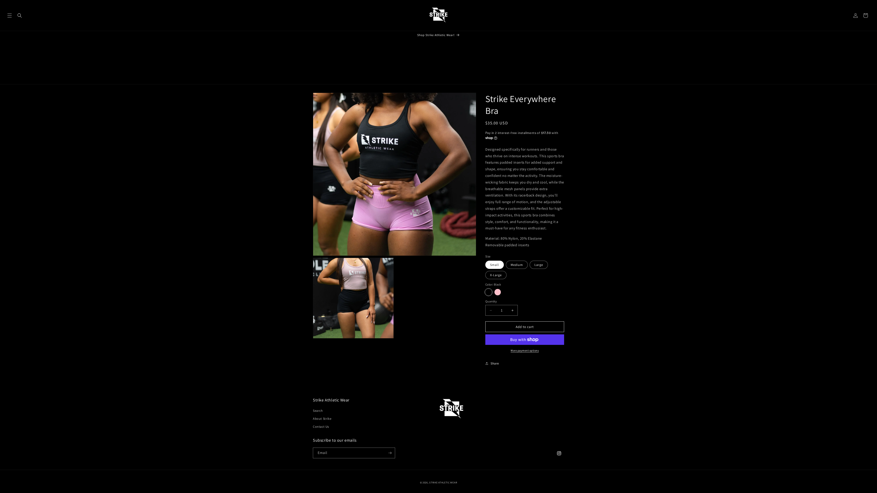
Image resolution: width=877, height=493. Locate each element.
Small (494, 265)
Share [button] (495, 363)
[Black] (488, 292)
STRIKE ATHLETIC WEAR (443, 482)
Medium (517, 265)
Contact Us (321, 427)
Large (538, 265)
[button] (10, 15)
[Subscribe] (390, 453)
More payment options (525, 350)
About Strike (322, 419)
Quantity (491, 301)
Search (318, 411)
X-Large (496, 275)
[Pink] (497, 292)
